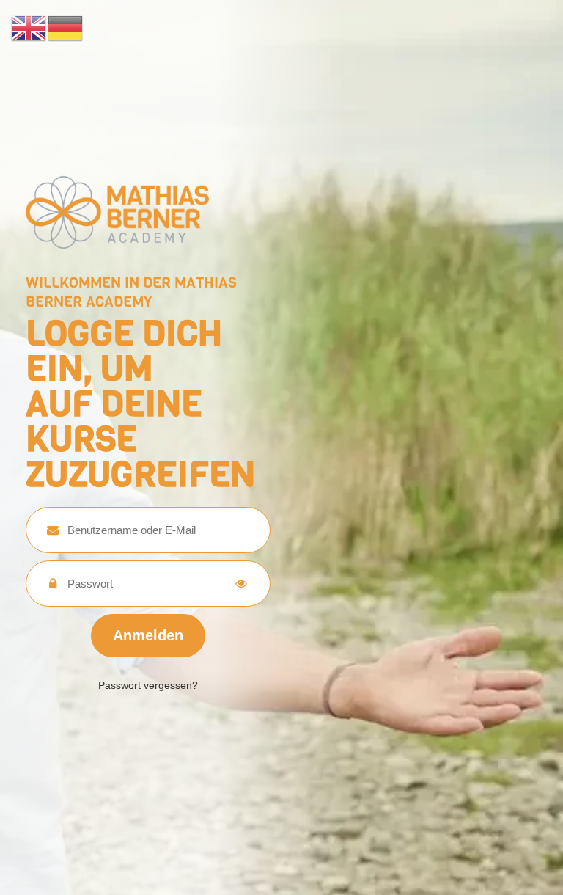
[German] (66, 27)
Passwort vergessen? (148, 685)
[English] (29, 27)
